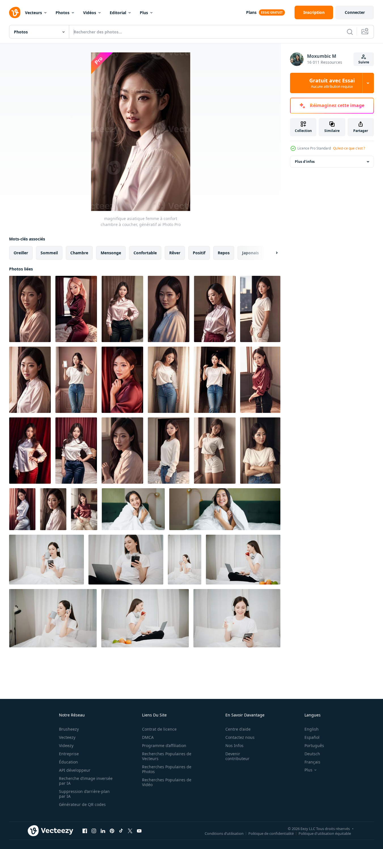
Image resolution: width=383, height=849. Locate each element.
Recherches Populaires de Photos (166, 769)
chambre (79, 252)
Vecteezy (67, 737)
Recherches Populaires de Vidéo (166, 782)
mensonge (111, 252)
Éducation (68, 762)
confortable (145, 252)
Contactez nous (240, 737)
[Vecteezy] (14, 12)
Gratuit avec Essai (332, 83)
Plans (251, 12)
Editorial (118, 12)
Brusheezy (69, 729)
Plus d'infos (305, 161)
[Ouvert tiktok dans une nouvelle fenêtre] (121, 830)
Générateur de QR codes (82, 804)
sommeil (49, 252)
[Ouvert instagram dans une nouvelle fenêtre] (94, 830)
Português (314, 745)
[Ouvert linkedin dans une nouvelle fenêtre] (103, 830)
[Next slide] (272, 253)
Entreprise (69, 753)
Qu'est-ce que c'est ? (349, 148)
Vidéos (89, 12)
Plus (144, 12)
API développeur (74, 770)
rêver (174, 252)
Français (312, 762)
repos (224, 252)
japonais (250, 252)
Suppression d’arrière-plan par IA (84, 794)
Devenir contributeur (237, 756)
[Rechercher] (349, 31)
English (311, 729)
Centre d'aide (238, 729)
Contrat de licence (159, 729)
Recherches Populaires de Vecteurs (166, 756)
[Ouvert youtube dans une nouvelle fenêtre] (139, 830)
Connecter (355, 12)
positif (199, 252)
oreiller (21, 252)
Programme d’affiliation (164, 745)
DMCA (148, 737)
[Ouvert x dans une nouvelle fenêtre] (130, 830)
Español (311, 737)
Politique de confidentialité (271, 833)
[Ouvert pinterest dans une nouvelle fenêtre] (112, 830)
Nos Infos (234, 745)
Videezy (66, 745)
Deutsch (312, 753)
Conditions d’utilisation (224, 833)
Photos (62, 12)
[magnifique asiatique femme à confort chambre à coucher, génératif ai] (30, 309)
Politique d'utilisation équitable (325, 833)
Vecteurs (33, 12)
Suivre (363, 62)
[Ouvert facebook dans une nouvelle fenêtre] (84, 830)
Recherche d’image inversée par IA (86, 781)
